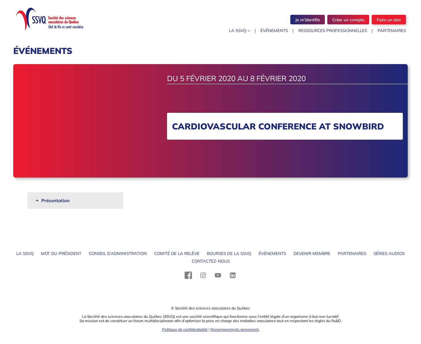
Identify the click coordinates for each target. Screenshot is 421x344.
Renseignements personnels (235, 329)
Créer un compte (348, 19)
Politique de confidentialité (185, 329)
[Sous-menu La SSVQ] (248, 30)
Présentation (55, 200)
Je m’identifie (307, 19)
